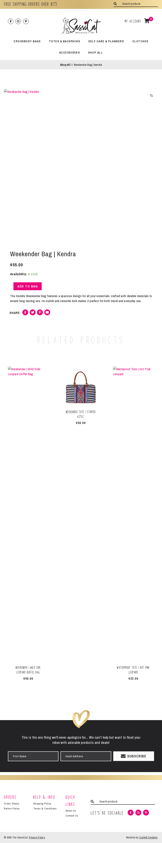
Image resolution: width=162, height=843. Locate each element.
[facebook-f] (11, 21)
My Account (133, 21)
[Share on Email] (47, 313)
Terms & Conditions (45, 808)
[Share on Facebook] (25, 313)
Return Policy (12, 808)
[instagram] (18, 21)
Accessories (69, 52)
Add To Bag (27, 286)
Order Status (11, 803)
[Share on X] (33, 313)
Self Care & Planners (106, 41)
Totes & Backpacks (64, 41)
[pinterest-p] (26, 21)
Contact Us (72, 815)
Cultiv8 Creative (148, 837)
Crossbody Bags (27, 41)
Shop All (95, 52)
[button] (152, 95)
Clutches (140, 41)
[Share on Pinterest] (40, 313)
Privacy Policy (37, 837)
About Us (71, 810)
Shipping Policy (42, 803)
